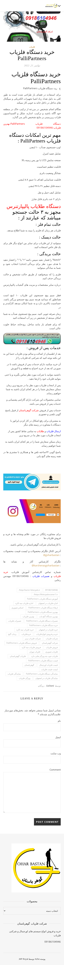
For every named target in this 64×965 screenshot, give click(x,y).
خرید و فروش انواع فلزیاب (47, 634)
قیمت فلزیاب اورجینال (48, 665)
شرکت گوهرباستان (29, 410)
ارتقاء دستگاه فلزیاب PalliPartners (43, 607)
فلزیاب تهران (34, 651)
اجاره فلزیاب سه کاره (24, 603)
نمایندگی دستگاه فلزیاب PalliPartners (42, 673)
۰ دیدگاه (42, 685)
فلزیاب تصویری (51, 651)
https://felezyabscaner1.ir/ (46, 594)
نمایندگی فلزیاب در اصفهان (46, 678)
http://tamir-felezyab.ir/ (29, 590)
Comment (55, 769)
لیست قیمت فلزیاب (49, 669)
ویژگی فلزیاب (24, 678)
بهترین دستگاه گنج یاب (48, 616)
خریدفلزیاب (26, 634)
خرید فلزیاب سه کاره (25, 629)
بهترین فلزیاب (28, 616)
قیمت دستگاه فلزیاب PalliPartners (43, 660)
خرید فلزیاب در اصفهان (48, 629)
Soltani (50, 685)
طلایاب (40, 431)
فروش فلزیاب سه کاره (31, 647)
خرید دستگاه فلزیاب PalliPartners (43, 625)
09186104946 (51, 590)
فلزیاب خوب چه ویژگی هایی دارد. (44, 656)
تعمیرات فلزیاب (41, 576)
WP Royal (23, 958)
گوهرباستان (29, 665)
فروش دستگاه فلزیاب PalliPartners (21, 643)
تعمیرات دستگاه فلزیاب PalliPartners (42, 620)
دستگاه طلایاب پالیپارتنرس (34, 206)
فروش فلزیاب (52, 647)
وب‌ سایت (56, 753)
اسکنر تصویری (17, 607)
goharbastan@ (51, 555)
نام (59, 720)
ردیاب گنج (12, 634)
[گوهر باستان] (51, 5)
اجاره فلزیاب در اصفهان (48, 603)
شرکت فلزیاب (52, 638)
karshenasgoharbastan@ (45, 565)
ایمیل (58, 737)
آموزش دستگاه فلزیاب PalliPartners (42, 598)
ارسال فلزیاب (53, 431)
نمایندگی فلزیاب (14, 673)
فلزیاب (32, 46)
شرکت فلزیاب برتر (33, 638)
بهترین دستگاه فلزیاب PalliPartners (43, 612)
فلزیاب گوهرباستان (18, 656)
